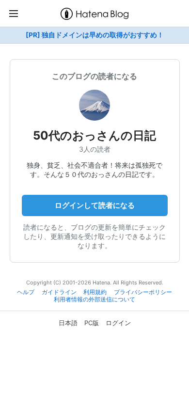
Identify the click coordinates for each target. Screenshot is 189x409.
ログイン (118, 323)
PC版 (91, 323)
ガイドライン (59, 292)
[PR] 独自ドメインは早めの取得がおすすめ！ (95, 35)
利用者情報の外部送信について (94, 299)
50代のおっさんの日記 (94, 135)
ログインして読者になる (95, 205)
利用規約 (95, 292)
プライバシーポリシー (143, 292)
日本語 (68, 323)
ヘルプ (25, 292)
